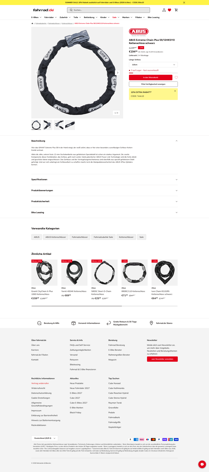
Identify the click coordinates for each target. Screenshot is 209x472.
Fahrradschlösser (54, 23)
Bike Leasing (154, 17)
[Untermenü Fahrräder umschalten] (55, 17)
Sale (114, 17)
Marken (125, 17)
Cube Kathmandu (116, 388)
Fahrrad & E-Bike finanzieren (83, 369)
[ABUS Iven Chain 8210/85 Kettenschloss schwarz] (165, 273)
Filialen (138, 17)
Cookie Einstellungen (40, 398)
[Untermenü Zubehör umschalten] (69, 17)
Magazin (112, 359)
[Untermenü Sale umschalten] (118, 17)
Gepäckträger (114, 427)
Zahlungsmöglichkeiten (80, 350)
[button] (169, 10)
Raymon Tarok (115, 403)
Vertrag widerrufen (40, 383)
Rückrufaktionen (38, 425)
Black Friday (75, 412)
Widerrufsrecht (38, 388)
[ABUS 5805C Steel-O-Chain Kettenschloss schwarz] (104, 273)
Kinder (103, 17)
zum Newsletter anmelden (162, 359)
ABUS (36, 237)
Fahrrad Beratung (116, 345)
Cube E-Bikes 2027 (78, 403)
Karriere (35, 350)
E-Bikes (35, 17)
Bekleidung (89, 17)
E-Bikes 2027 (76, 393)
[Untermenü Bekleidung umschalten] (96, 17)
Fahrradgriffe (114, 422)
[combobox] (108, 10)
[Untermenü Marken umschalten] (131, 17)
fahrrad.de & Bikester (44, 463)
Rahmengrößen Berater (119, 355)
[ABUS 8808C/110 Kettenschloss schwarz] (135, 273)
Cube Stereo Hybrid (117, 398)
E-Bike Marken (76, 407)
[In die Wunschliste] (175, 77)
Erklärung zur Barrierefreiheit (44, 415)
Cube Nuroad (114, 383)
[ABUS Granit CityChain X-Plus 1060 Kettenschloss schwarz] (44, 273)
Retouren (74, 359)
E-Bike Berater (115, 350)
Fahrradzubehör (41, 23)
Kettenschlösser (67, 23)
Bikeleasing (75, 364)
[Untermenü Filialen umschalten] (143, 17)
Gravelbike (113, 407)
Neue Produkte (76, 383)
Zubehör (64, 17)
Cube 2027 (75, 398)
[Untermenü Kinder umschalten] (108, 17)
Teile (76, 17)
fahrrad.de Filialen (39, 355)
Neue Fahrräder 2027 (80, 388)
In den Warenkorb (150, 77)
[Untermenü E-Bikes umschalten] (40, 17)
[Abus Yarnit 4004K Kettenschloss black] (74, 273)
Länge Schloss (135, 60)
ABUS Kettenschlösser (56, 237)
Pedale (111, 412)
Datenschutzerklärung (41, 393)
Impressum (36, 410)
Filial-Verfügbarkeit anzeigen (153, 84)
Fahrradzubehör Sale (103, 237)
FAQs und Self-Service (80, 345)
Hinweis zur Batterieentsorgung (45, 420)
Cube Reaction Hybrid (118, 393)
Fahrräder (49, 17)
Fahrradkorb (114, 417)
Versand (73, 355)
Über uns (35, 345)
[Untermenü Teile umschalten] (80, 17)
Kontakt (34, 359)
